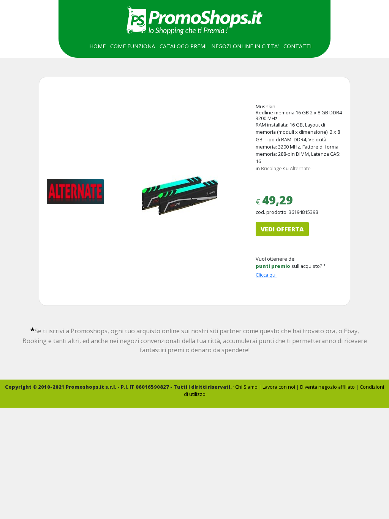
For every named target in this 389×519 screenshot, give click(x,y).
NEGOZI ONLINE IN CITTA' (245, 46)
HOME (97, 46)
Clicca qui (266, 274)
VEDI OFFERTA (282, 229)
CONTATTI (297, 46)
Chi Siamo (246, 386)
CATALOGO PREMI (183, 46)
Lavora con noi (278, 386)
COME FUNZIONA (132, 46)
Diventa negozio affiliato (327, 386)
